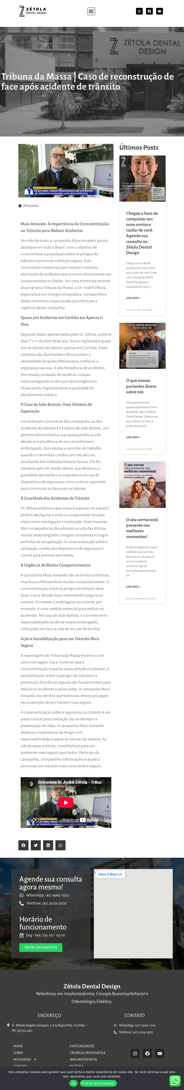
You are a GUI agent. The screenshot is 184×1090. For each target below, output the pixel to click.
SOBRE (18, 1053)
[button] (91, 11)
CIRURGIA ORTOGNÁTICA (87, 1053)
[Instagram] (139, 11)
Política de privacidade (98, 1083)
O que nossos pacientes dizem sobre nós (141, 386)
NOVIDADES (22, 1059)
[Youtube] (159, 11)
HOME (18, 1046)
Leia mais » (133, 298)
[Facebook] (149, 11)
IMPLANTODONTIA (83, 1059)
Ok (74, 1083)
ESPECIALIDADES (82, 1046)
